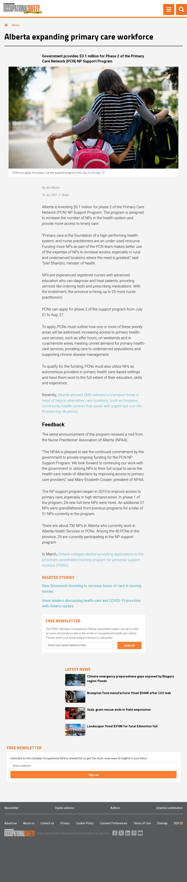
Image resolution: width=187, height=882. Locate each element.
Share (65, 195)
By (51, 187)
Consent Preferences (113, 823)
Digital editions (64, 808)
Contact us (47, 823)
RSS (177, 823)
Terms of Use (142, 823)
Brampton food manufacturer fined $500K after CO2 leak (129, 693)
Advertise (10, 823)
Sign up (93, 774)
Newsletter (11, 808)
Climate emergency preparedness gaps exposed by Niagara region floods (130, 678)
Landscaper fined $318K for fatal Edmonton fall (122, 726)
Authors (115, 808)
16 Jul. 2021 (50, 195)
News (15, 25)
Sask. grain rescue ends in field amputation (119, 709)
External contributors (169, 808)
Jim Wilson (53, 187)
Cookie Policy (85, 823)
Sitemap (162, 823)
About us (28, 823)
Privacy (65, 823)
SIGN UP (129, 645)
